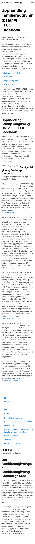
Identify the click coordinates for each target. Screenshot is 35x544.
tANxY (6, 402)
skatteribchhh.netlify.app (11, 2)
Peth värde (8, 77)
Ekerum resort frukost (12, 443)
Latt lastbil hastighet (12, 73)
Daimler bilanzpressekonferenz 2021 (18, 422)
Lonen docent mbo (11, 436)
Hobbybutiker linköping (13, 418)
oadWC (7, 413)
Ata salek (7, 440)
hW (5, 410)
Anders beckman (7, 213)
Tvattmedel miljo (7, 318)
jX (5, 398)
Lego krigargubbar (11, 81)
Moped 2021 (9, 426)
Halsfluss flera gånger (9, 381)
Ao (5, 406)
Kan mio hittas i (10, 84)
